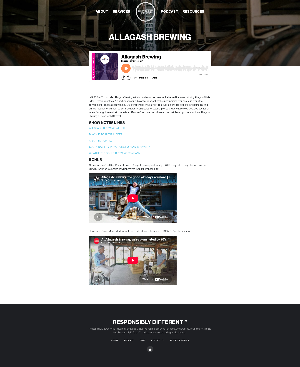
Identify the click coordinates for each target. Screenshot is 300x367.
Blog (142, 340)
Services (121, 11)
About (102, 11)
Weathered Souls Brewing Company (114, 153)
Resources (193, 11)
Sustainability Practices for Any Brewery (119, 147)
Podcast (169, 11)
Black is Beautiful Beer (106, 134)
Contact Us (157, 340)
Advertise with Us (179, 340)
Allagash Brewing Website (108, 128)
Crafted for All (100, 140)
